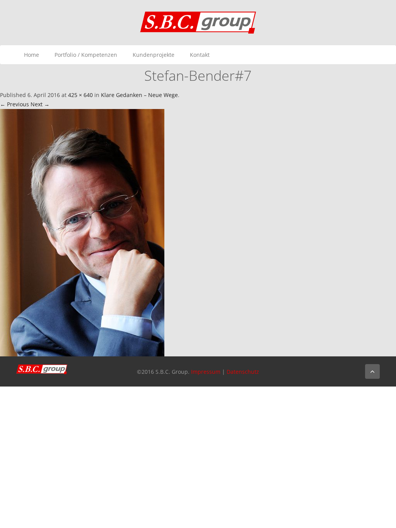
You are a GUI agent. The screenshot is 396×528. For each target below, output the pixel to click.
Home (31, 54)
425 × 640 (80, 95)
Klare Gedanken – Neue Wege (139, 95)
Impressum (205, 371)
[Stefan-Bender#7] (82, 232)
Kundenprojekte (153, 54)
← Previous (14, 104)
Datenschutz (243, 371)
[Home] (198, 22)
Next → (40, 104)
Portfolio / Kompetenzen (86, 54)
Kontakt (200, 54)
